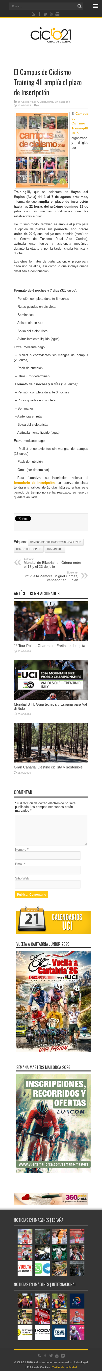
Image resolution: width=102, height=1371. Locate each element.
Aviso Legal (81, 1362)
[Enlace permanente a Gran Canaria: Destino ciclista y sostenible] (51, 761)
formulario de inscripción (34, 483)
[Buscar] (79, 6)
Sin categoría (62, 101)
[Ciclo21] (51, 41)
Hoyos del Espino (28, 549)
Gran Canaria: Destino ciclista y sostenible (48, 767)
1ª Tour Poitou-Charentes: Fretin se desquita (49, 646)
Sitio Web (22, 878)
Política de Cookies (38, 1367)
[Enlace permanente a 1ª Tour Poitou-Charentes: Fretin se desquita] (51, 640)
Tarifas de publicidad (64, 1367)
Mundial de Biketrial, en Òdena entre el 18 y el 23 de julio (52, 563)
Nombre (20, 849)
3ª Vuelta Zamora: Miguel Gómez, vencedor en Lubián (51, 576)
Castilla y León (29, 101)
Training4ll (55, 549)
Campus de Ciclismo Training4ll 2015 (80, 123)
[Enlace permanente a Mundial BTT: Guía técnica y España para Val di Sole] (51, 698)
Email (19, 864)
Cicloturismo (46, 101)
